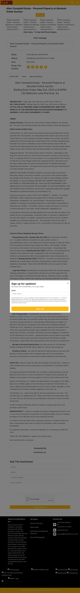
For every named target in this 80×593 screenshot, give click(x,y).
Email (13, 290)
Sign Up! (40, 309)
